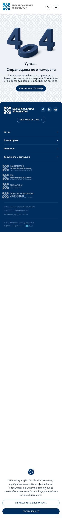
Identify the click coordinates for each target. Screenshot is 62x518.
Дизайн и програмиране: (14, 226)
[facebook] (43, 110)
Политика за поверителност (16, 210)
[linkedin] (49, 110)
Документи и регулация (17, 157)
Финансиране (11, 140)
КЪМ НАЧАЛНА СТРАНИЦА (31, 88)
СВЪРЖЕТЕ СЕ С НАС (29, 119)
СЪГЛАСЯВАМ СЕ (31, 511)
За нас (7, 132)
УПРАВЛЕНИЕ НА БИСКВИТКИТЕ (31, 502)
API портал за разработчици (16, 214)
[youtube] (55, 110)
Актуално (9, 148)
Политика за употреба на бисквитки (19, 206)
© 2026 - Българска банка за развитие (19, 223)
